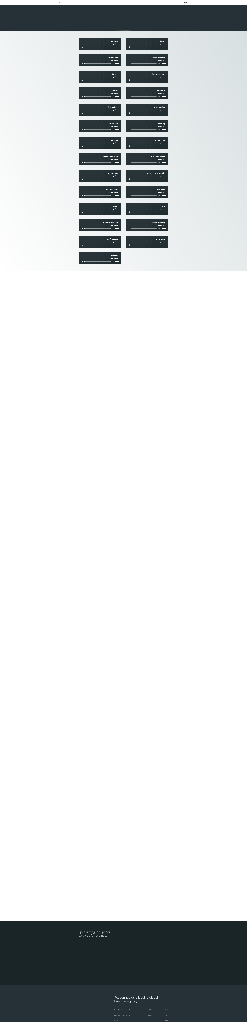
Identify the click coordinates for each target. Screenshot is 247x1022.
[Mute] (114, 47)
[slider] (116, 47)
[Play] (82, 47)
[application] (100, 47)
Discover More (146, 23)
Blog (185, 2)
